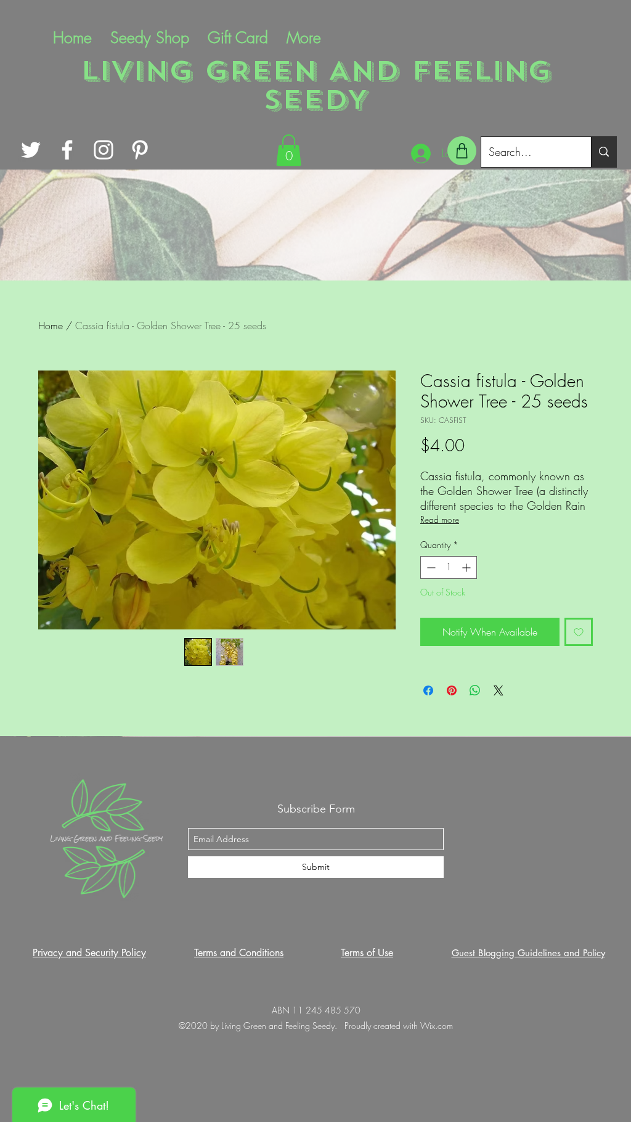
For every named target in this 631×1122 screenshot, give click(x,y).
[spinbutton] (449, 567)
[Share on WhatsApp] (475, 690)
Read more (439, 519)
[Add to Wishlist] (578, 632)
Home (50, 325)
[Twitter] (31, 150)
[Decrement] (430, 567)
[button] (288, 150)
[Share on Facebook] (428, 690)
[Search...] (603, 152)
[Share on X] (498, 690)
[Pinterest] (140, 150)
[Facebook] (67, 150)
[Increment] (467, 567)
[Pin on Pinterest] (451, 690)
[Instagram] (103, 150)
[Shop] (461, 150)
